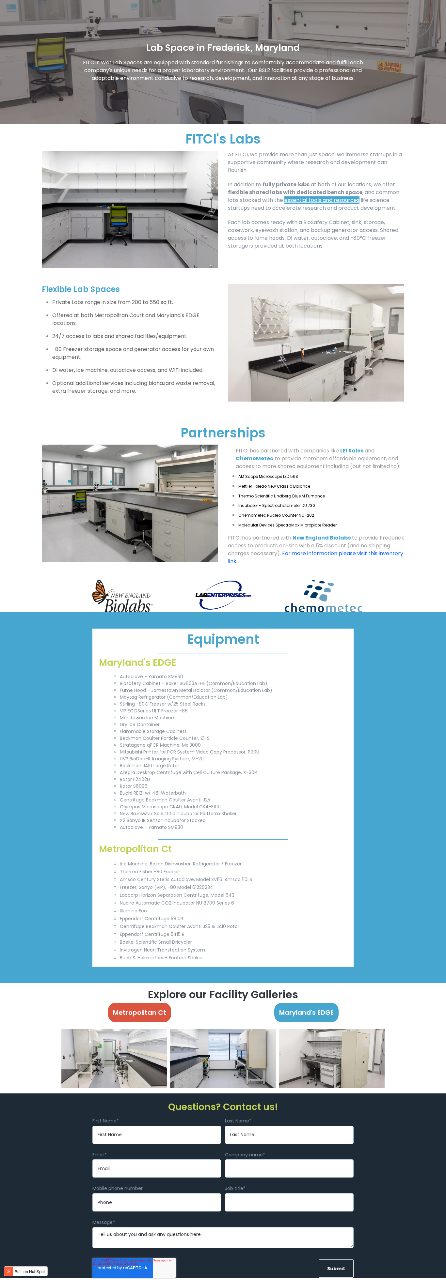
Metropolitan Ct (139, 1012)
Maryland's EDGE (306, 1012)
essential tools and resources (321, 200)
